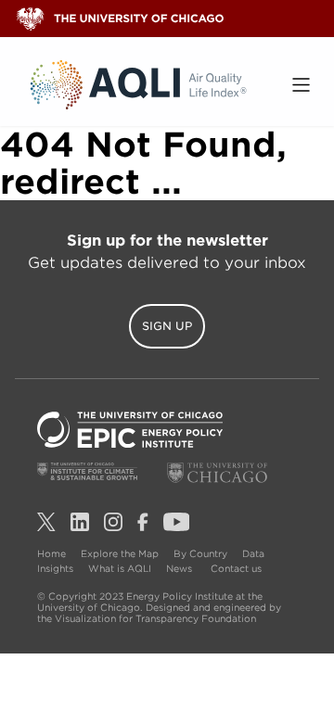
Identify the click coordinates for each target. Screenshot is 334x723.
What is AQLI (119, 568)
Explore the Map (120, 553)
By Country (200, 553)
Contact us (236, 568)
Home (51, 553)
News (179, 568)
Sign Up (167, 326)
